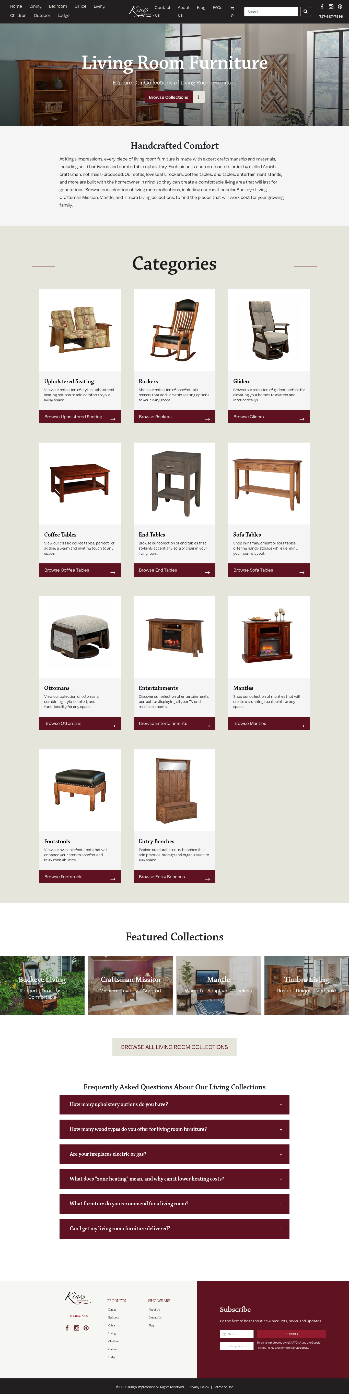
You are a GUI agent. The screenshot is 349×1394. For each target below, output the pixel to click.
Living (99, 6)
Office (80, 6)
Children (18, 15)
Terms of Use (223, 1387)
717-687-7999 (78, 1316)
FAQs (217, 7)
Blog (201, 7)
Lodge (63, 15)
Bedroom (58, 6)
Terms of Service (290, 1347)
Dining (35, 6)
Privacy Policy (265, 1347)
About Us (184, 11)
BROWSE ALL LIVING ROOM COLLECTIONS (174, 1046)
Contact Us (162, 11)
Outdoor (42, 15)
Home (16, 6)
